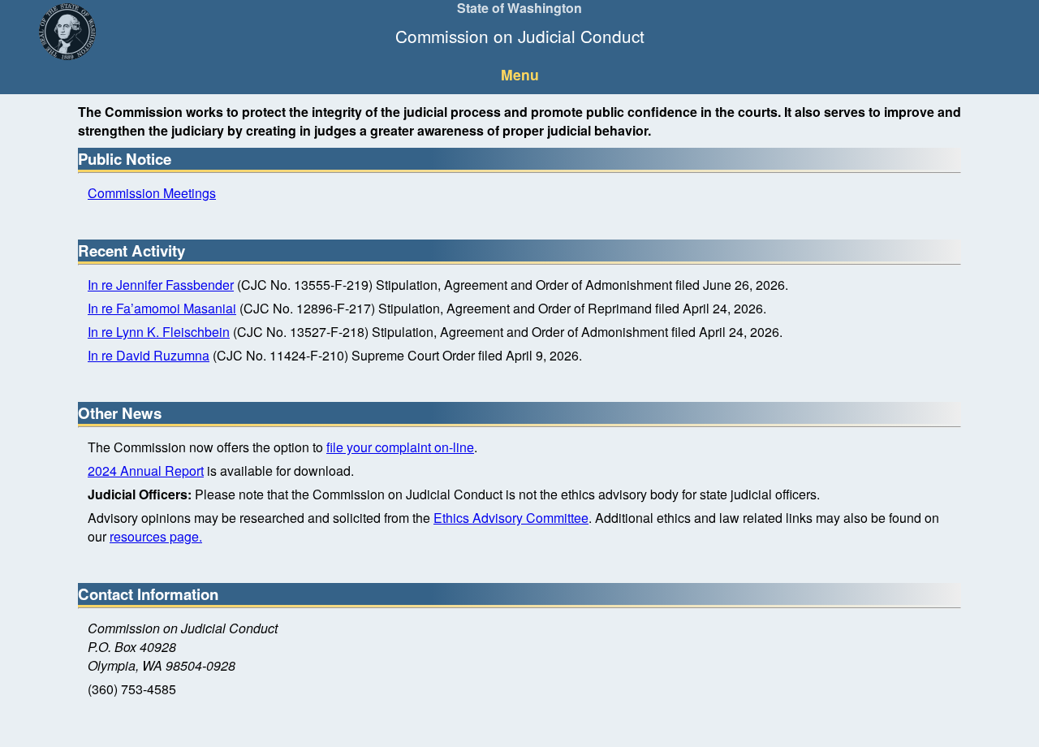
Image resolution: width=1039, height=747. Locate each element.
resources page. (156, 536)
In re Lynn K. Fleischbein (159, 331)
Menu (520, 74)
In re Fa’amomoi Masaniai (162, 308)
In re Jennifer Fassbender (161, 284)
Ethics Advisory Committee (510, 517)
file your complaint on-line (400, 447)
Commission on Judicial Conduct (520, 36)
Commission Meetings (152, 193)
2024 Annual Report (146, 470)
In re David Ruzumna (148, 355)
